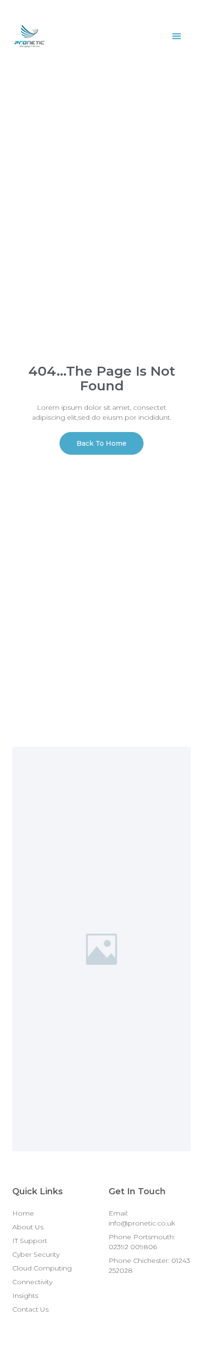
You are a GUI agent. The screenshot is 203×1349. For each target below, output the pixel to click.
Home (23, 1213)
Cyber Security (35, 1254)
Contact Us (30, 1309)
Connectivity (32, 1282)
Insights (25, 1295)
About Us (27, 1227)
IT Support (29, 1240)
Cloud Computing (42, 1268)
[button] (176, 36)
